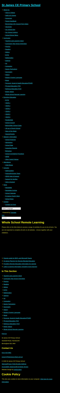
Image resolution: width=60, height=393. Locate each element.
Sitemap (4, 364)
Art (4, 298)
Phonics (6, 281)
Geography (7, 307)
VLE (3, 215)
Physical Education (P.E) (11, 321)
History (6, 309)
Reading (6, 284)
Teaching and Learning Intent (13, 276)
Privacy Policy (11, 364)
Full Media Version (22, 367)
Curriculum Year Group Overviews (14, 278)
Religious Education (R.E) (12, 324)
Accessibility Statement (9, 367)
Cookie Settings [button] (21, 364)
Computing (7, 301)
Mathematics (8, 293)
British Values (8, 326)
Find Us (4, 333)
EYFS (5, 290)
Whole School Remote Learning (13, 329)
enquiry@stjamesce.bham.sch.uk (12, 357)
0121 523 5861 (6, 352)
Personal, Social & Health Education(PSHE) (17, 318)
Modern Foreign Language (12, 312)
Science (6, 295)
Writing (6, 287)
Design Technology (9, 304)
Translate (13, 212)
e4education (18, 369)
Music (5, 315)
